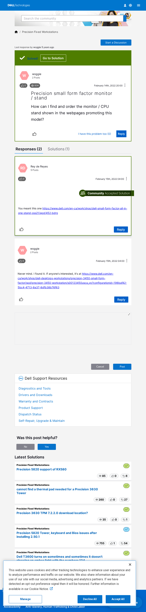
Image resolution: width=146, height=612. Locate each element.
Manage (25, 599)
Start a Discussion (116, 42)
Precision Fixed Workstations (40, 31)
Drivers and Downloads (35, 395)
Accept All (118, 599)
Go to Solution (53, 58)
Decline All (90, 599)
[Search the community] (124, 18)
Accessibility (12, 606)
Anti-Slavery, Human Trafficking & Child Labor (55, 606)
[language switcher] (130, 5)
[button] (102, 476)
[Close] (130, 564)
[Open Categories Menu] (138, 5)
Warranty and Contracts (36, 401)
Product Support (31, 408)
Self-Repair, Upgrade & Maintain (42, 421)
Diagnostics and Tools (35, 388)
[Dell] (16, 32)
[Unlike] (34, 133)
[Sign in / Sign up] (125, 5)
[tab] (29, 149)
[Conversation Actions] (124, 85)
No (25, 446)
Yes (47, 446)
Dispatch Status (30, 414)
